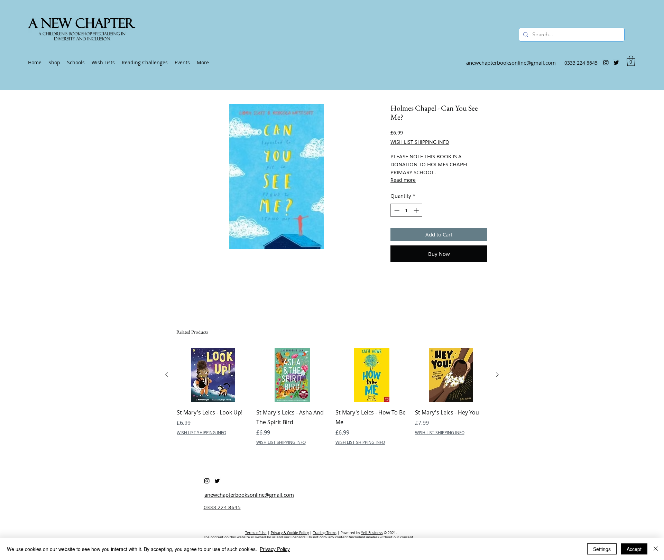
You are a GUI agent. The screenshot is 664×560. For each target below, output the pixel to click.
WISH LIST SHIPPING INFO (419, 142)
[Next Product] (497, 375)
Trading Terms (324, 533)
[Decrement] (396, 210)
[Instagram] (605, 62)
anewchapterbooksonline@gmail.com (249, 494)
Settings (602, 548)
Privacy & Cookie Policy (290, 533)
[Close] (656, 548)
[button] (631, 61)
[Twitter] (616, 62)
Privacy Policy (275, 548)
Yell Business (372, 533)
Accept (634, 548)
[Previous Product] (167, 375)
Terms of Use (256, 533)
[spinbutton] (406, 210)
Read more (403, 180)
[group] (332, 401)
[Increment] (417, 210)
